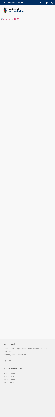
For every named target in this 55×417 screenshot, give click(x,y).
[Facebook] (41, 3)
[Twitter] (47, 3)
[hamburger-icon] (51, 10)
